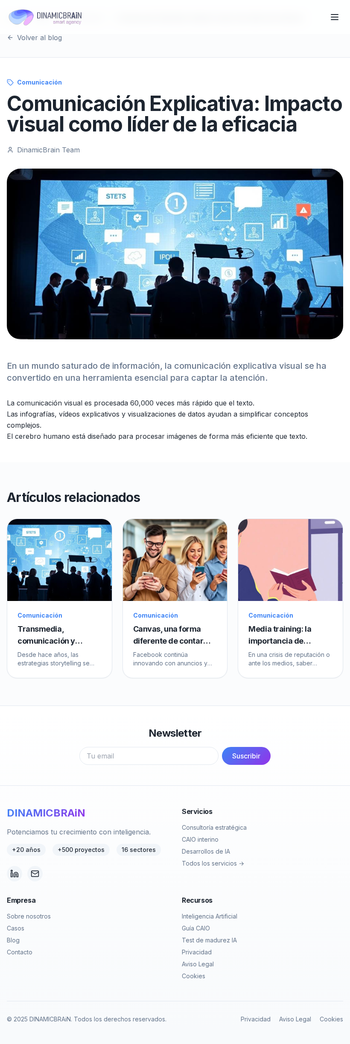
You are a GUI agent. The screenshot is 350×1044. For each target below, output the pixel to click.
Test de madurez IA (209, 940)
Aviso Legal (198, 964)
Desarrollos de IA (206, 851)
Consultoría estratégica (214, 827)
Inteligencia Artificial (209, 916)
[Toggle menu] (334, 17)
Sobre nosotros (29, 916)
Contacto (19, 952)
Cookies (193, 976)
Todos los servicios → (213, 863)
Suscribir (246, 756)
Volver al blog (39, 37)
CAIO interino (200, 839)
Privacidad (197, 952)
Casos (15, 928)
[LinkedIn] (14, 873)
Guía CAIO (196, 928)
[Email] (35, 873)
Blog (13, 940)
